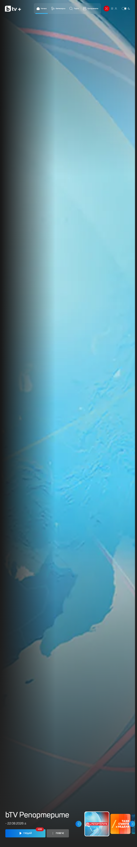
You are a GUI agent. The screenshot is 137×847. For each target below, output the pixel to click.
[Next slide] (132, 824)
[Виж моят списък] (112, 8)
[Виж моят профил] (116, 8)
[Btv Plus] (13, 9)
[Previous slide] (78, 824)
